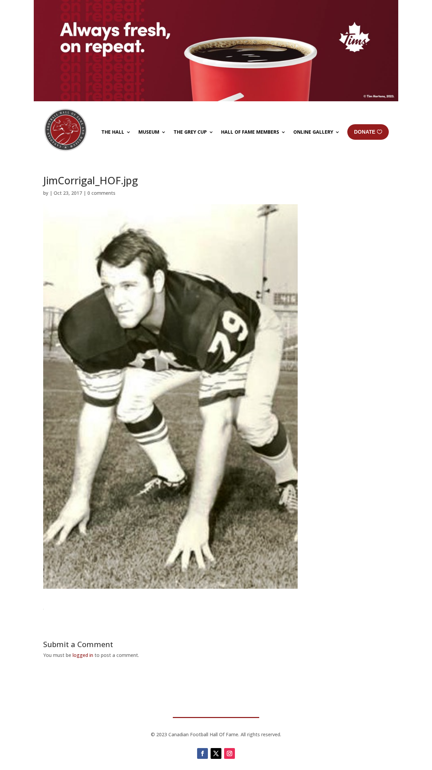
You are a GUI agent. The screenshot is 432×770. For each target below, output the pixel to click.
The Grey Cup (190, 132)
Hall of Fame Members (250, 132)
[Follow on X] (216, 753)
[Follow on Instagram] (229, 753)
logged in (83, 655)
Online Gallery (313, 132)
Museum (148, 132)
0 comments (101, 193)
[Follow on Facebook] (202, 753)
